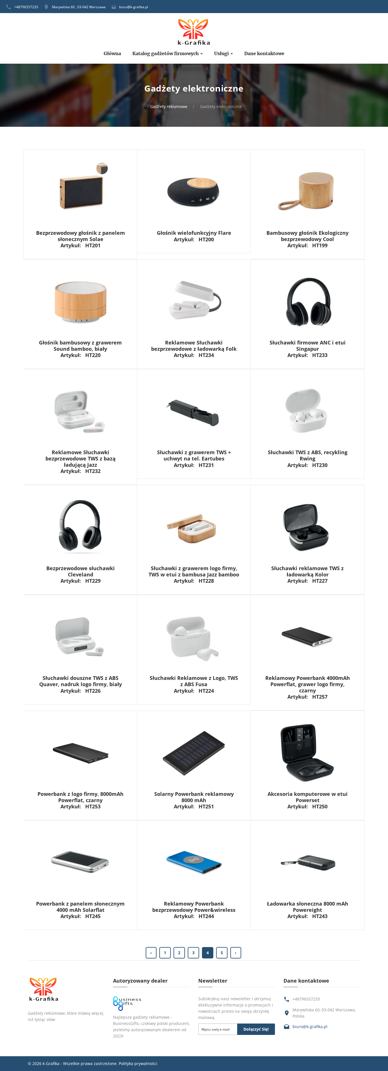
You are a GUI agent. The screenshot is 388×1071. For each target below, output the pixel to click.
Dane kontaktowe (264, 53)
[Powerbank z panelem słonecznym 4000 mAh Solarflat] (80, 862)
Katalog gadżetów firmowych (165, 53)
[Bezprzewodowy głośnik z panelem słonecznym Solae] (80, 191)
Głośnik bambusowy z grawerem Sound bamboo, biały (80, 345)
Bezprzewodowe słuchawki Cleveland (80, 571)
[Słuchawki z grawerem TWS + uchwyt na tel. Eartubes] (194, 411)
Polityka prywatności (138, 1063)
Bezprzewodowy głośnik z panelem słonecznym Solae (80, 235)
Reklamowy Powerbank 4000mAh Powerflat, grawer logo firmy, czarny (307, 684)
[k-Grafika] (194, 32)
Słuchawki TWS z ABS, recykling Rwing (307, 455)
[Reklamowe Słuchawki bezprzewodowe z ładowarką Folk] (194, 301)
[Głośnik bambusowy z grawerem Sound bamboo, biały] (80, 301)
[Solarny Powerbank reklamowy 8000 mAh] (194, 752)
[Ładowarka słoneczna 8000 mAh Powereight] (307, 862)
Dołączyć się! (256, 1029)
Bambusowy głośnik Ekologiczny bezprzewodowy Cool (307, 235)
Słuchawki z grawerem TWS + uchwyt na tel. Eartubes (194, 455)
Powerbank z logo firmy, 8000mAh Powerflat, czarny (80, 797)
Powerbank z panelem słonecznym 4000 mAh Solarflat (80, 906)
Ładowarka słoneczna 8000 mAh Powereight (307, 906)
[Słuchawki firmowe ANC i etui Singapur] (307, 301)
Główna (112, 53)
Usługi (221, 53)
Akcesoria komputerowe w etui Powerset (308, 797)
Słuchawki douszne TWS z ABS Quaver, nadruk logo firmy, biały (80, 681)
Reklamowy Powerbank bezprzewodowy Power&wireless (193, 906)
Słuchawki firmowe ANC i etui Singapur (308, 345)
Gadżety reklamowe (168, 106)
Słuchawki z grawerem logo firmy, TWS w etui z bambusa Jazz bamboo (194, 571)
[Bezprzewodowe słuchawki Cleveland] (80, 527)
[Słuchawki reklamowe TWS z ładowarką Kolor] (307, 527)
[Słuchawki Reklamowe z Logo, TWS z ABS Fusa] (194, 637)
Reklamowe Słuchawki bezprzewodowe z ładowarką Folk (194, 345)
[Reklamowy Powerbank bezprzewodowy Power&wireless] (194, 862)
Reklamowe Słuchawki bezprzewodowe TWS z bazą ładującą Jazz (80, 458)
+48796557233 (26, 7)
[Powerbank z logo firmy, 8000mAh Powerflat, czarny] (80, 752)
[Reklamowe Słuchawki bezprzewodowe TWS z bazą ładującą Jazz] (80, 411)
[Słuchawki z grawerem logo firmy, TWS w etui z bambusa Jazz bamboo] (194, 527)
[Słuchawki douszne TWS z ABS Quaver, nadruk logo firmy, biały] (80, 637)
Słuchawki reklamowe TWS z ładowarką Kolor (307, 571)
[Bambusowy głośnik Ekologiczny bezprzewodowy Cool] (307, 191)
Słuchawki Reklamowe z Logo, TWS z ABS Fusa (194, 681)
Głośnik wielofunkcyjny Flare (194, 232)
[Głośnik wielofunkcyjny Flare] (194, 191)
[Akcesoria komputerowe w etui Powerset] (307, 752)
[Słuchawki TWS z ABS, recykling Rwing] (307, 411)
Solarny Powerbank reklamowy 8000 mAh (194, 797)
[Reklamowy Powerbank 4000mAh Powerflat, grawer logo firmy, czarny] (307, 637)
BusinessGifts (126, 1023)
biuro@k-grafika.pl (133, 7)
